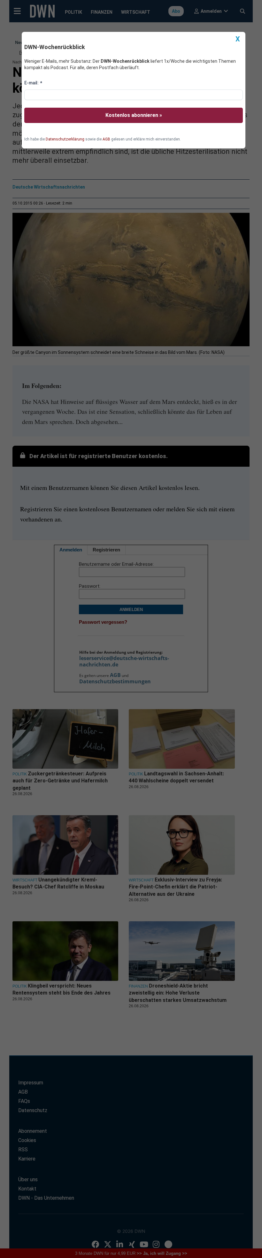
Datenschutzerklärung (65, 139)
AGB (106, 139)
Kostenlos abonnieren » (133, 115)
